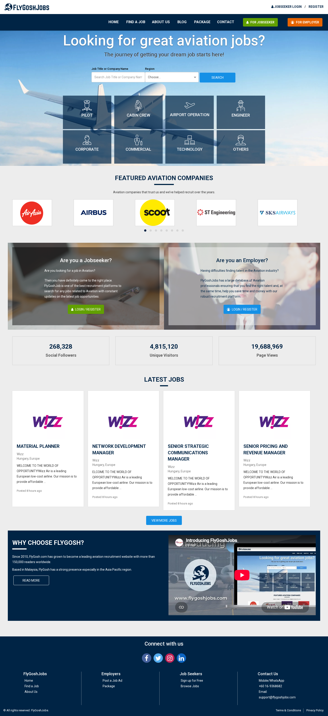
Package (202, 22)
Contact (225, 22)
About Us (161, 22)
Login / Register (88, 309)
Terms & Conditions (288, 710)
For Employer (307, 22)
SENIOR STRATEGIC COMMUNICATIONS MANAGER (188, 453)
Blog (182, 22)
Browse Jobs (190, 686)
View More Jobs (164, 520)
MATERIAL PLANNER (38, 446)
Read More (31, 580)
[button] (145, 230)
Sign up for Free (192, 680)
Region (149, 68)
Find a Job (135, 22)
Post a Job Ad (112, 680)
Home (113, 22)
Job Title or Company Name (109, 68)
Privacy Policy (315, 710)
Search (218, 77)
